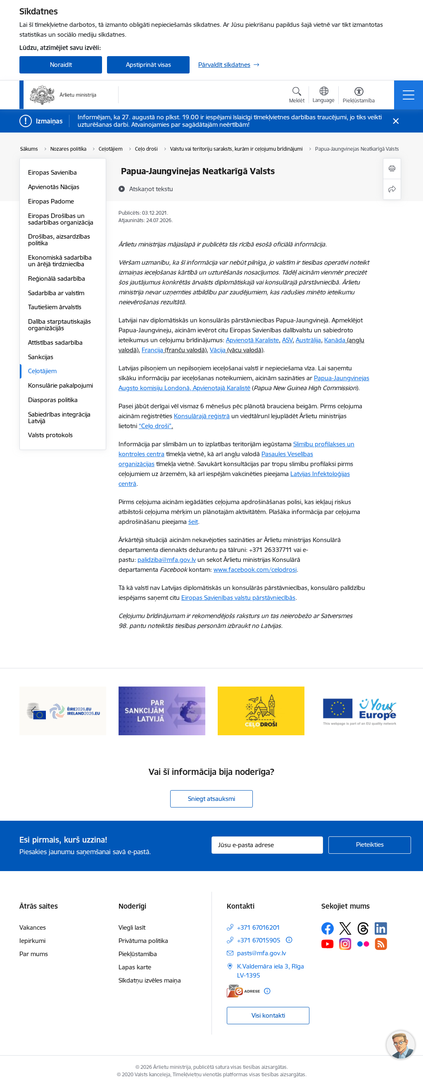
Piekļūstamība (138, 954)
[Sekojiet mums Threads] (363, 928)
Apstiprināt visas (148, 65)
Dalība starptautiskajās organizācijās (59, 324)
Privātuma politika (143, 941)
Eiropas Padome (51, 201)
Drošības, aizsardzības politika (59, 239)
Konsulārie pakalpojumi (60, 385)
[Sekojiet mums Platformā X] (345, 928)
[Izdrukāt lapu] (392, 169)
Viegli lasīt (132, 927)
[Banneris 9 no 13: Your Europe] (360, 710)
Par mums (33, 954)
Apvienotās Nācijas (53, 187)
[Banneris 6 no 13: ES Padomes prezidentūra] (62, 710)
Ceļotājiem (42, 371)
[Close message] (396, 121)
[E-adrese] (243, 991)
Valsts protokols (50, 435)
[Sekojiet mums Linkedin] (381, 928)
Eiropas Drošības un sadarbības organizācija (60, 219)
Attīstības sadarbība (55, 342)
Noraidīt (61, 65)
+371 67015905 (258, 940)
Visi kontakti (268, 1015)
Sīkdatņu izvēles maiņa (150, 980)
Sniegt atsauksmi (211, 799)
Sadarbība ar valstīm (56, 293)
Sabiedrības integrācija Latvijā (59, 417)
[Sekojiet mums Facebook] (327, 928)
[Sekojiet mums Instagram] (345, 944)
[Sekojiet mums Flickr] (363, 943)
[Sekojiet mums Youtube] (327, 943)
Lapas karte (135, 967)
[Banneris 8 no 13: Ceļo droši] (261, 710)
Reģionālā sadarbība (56, 278)
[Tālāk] (390, 711)
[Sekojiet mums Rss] (381, 944)
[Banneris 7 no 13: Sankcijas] (162, 710)
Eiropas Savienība (52, 172)
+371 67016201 (258, 927)
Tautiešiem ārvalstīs (54, 307)
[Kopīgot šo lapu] (392, 189)
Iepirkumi (32, 941)
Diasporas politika (53, 400)
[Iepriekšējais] (33, 711)
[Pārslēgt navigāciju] (408, 95)
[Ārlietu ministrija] (63, 95)
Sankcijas (40, 357)
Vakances (32, 927)
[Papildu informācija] (289, 940)
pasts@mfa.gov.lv (261, 953)
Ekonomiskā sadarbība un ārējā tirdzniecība (60, 260)
